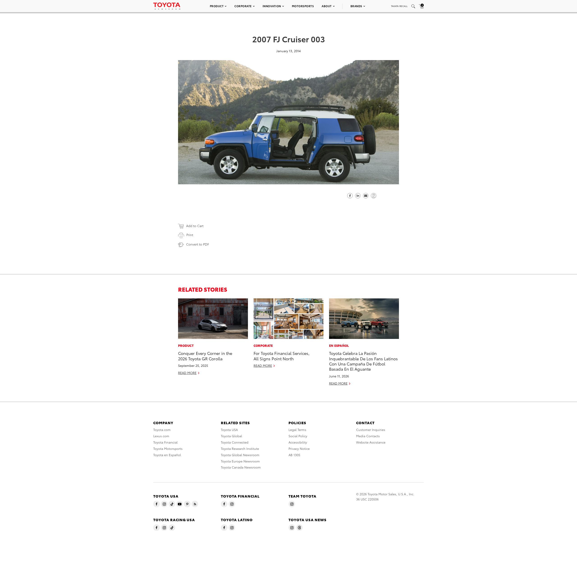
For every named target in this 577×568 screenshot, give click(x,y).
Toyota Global (231, 436)
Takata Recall (399, 6)
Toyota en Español (167, 455)
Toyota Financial (165, 442)
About (327, 6)
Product (217, 6)
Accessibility (297, 442)
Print (189, 234)
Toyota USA (229, 429)
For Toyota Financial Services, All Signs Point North (281, 355)
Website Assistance (370, 442)
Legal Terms (297, 429)
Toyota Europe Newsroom (240, 461)
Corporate (243, 6)
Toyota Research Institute (240, 448)
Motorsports (303, 6)
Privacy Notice (299, 448)
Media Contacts (368, 436)
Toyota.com (162, 429)
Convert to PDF (197, 244)
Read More (187, 372)
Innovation (272, 6)
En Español (339, 345)
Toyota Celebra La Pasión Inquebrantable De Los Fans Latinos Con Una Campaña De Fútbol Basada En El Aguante (363, 361)
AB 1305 (294, 455)
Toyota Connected (234, 442)
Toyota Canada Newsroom (241, 467)
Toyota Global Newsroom (240, 455)
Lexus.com (161, 436)
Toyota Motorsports (168, 448)
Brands (356, 6)
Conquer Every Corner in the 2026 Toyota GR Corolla (205, 355)
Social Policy (297, 436)
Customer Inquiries (370, 429)
